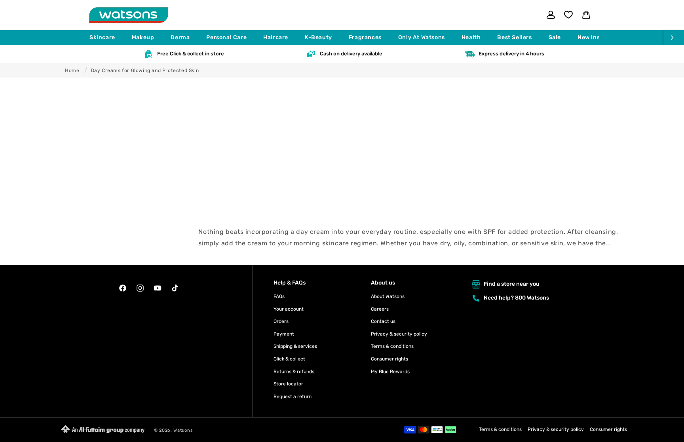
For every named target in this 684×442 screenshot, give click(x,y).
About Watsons (388, 296)
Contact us (383, 321)
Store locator (288, 384)
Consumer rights (389, 359)
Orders (281, 321)
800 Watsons (532, 297)
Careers (380, 309)
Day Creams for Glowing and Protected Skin (145, 70)
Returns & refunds (294, 371)
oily (459, 243)
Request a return (293, 396)
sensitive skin (541, 243)
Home (72, 70)
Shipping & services (295, 346)
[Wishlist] (568, 14)
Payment (284, 334)
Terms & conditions (392, 346)
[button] (106, 37)
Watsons (183, 430)
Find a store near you (512, 284)
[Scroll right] (674, 37)
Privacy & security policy (399, 334)
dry (445, 243)
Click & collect (289, 359)
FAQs (279, 296)
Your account (289, 309)
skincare (335, 243)
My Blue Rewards (390, 371)
